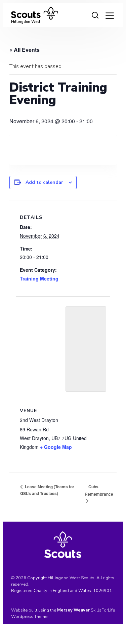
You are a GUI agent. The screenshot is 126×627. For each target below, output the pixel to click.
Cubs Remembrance (99, 490)
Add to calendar (44, 182)
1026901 (102, 591)
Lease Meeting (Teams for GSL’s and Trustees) (47, 490)
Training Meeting (39, 278)
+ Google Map (56, 446)
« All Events (24, 50)
